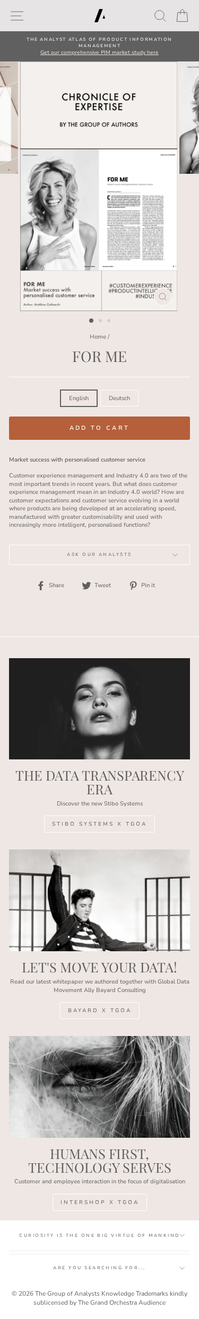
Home (98, 337)
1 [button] (91, 321)
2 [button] (101, 321)
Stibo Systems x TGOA (99, 824)
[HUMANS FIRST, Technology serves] (99, 1087)
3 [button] (110, 321)
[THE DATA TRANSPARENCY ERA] (99, 709)
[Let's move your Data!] (99, 900)
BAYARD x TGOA (100, 1010)
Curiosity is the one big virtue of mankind (99, 1235)
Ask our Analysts (99, 554)
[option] (99, 46)
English (79, 398)
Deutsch (119, 398)
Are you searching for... (99, 1268)
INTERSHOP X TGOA (99, 1202)
